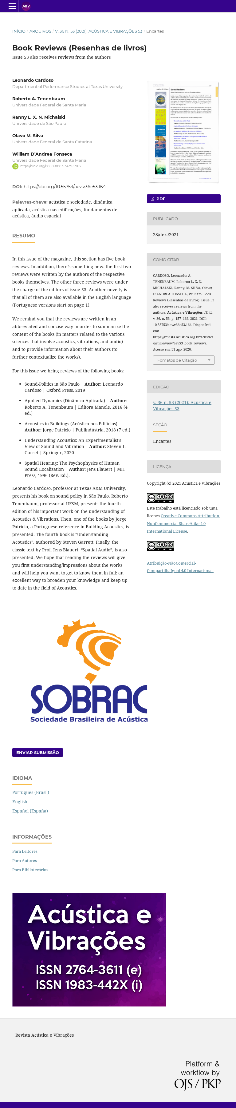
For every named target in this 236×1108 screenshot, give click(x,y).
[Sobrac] (89, 726)
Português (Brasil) (30, 792)
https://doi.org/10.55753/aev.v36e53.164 (65, 186)
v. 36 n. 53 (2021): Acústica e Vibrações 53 (98, 31)
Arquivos (40, 31)
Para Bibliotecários (30, 869)
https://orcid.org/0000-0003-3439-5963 (50, 166)
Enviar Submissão (37, 752)
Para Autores (24, 860)
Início (19, 31)
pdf (160, 198)
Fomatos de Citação (177, 360)
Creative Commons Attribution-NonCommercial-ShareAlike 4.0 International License (183, 523)
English (19, 801)
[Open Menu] (12, 6)
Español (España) (30, 811)
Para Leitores (24, 851)
